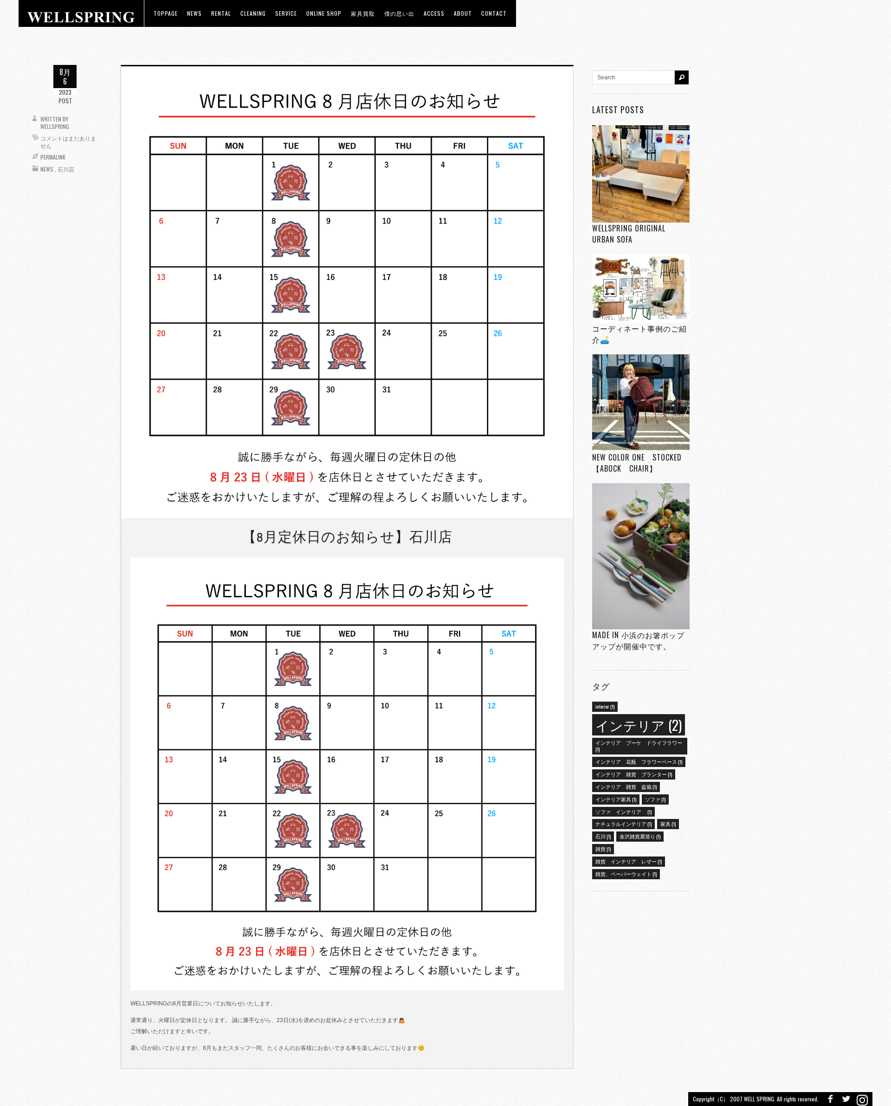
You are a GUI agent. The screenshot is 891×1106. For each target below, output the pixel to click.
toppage (166, 13)
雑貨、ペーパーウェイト (626, 873)
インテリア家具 (615, 799)
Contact (494, 13)
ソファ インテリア (623, 811)
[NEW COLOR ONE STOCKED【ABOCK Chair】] (641, 403)
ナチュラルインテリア (623, 823)
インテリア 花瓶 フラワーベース (638, 761)
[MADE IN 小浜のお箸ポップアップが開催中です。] (641, 556)
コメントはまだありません (68, 141)
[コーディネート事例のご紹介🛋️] (641, 288)
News (46, 169)
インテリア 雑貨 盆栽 (626, 786)
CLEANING (253, 13)
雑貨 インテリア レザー (628, 861)
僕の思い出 (399, 13)
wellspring (54, 126)
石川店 (66, 169)
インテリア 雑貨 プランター (633, 774)
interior (604, 706)
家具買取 (363, 13)
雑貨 (603, 848)
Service (286, 13)
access (434, 13)
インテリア (638, 725)
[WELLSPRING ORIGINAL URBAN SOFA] (641, 173)
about (463, 13)
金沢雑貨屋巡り (640, 836)
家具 (668, 823)
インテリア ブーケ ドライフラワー (638, 746)
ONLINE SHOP (324, 13)
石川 (603, 836)
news (194, 13)
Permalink (52, 157)
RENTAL (221, 13)
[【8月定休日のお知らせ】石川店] (347, 291)
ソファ (655, 799)
